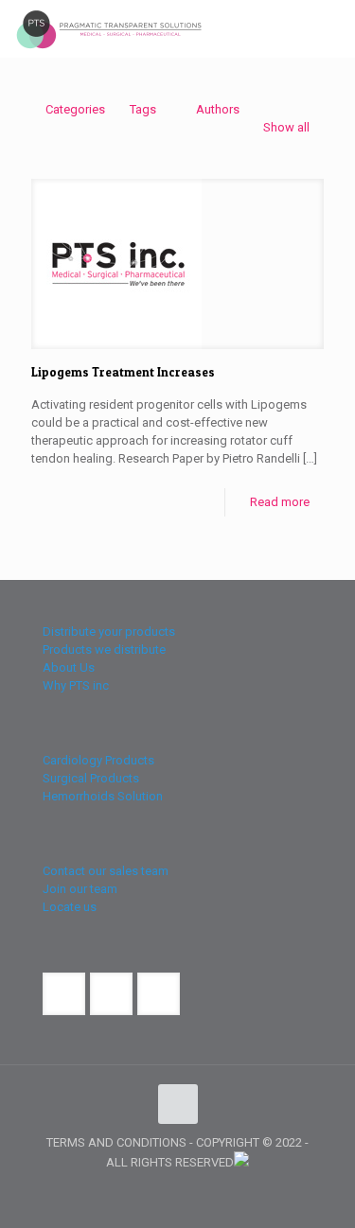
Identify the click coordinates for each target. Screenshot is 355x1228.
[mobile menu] (329, 28)
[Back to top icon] (178, 1104)
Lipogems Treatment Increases (123, 371)
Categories (75, 109)
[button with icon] (64, 994)
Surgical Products (91, 778)
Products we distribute (104, 649)
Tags (143, 109)
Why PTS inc (76, 685)
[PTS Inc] (109, 28)
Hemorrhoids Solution (103, 796)
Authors (218, 109)
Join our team (80, 889)
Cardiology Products (98, 760)
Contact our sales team (106, 871)
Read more (280, 502)
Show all (286, 127)
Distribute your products (109, 631)
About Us (69, 667)
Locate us (70, 907)
